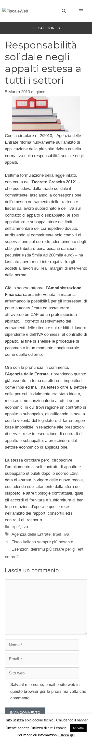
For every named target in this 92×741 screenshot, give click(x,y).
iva (66, 534)
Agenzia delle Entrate (31, 534)
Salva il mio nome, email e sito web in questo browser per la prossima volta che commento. (48, 691)
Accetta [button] (78, 728)
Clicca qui (66, 735)
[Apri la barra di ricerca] (63, 11)
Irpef (16, 526)
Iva (25, 526)
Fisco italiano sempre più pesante (42, 542)
